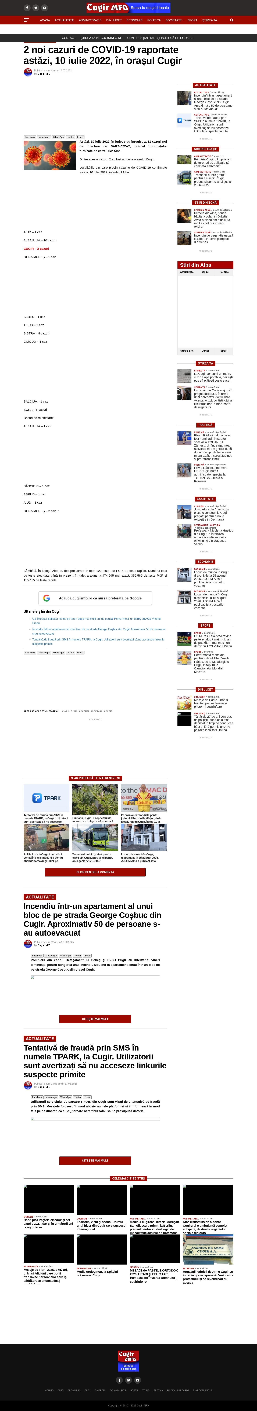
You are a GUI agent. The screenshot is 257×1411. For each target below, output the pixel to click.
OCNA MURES (118, 1390)
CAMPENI (100, 1390)
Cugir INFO (44, 73)
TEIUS (145, 1390)
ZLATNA (158, 1390)
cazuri (84, 711)
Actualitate (64, 20)
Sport (192, 20)
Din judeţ (114, 20)
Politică (154, 20)
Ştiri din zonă (128, 30)
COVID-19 (97, 711)
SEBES (134, 1390)
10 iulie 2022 (70, 711)
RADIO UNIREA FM (178, 1390)
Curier (205, 350)
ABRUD (49, 1390)
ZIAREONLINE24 (202, 1390)
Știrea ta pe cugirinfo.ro (101, 38)
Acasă (45, 20)
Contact (69, 38)
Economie (134, 20)
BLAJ (87, 1390)
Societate (174, 20)
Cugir (108, 711)
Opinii (205, 272)
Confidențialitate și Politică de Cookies (160, 38)
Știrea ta (209, 20)
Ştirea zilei (187, 350)
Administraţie (90, 20)
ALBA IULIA (74, 1390)
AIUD (60, 1390)
